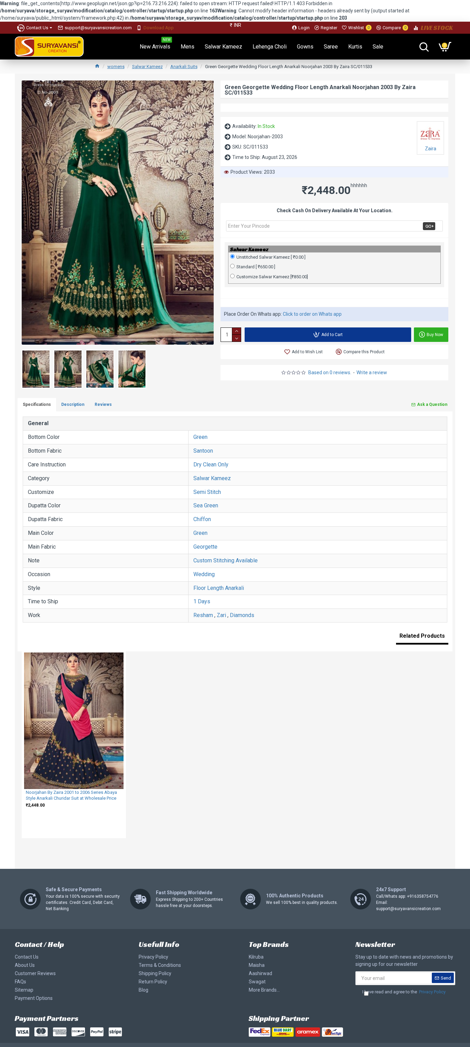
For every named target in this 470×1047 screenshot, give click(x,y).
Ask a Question (432, 404)
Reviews (103, 404)
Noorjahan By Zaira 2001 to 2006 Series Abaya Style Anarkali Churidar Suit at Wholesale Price (71, 795)
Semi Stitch (207, 492)
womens (116, 66)
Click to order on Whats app (312, 314)
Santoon (203, 450)
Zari (221, 615)
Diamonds (242, 615)
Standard (255, 266)
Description (72, 404)
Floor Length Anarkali (218, 588)
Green (200, 437)
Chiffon (202, 519)
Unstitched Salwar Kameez (271, 257)
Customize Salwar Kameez (272, 276)
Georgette (205, 546)
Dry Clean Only (210, 464)
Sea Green (205, 505)
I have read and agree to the (404, 991)
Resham (203, 615)
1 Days (201, 601)
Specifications (37, 404)
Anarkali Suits (183, 66)
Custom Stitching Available (225, 560)
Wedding (204, 574)
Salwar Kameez (147, 66)
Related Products (422, 636)
